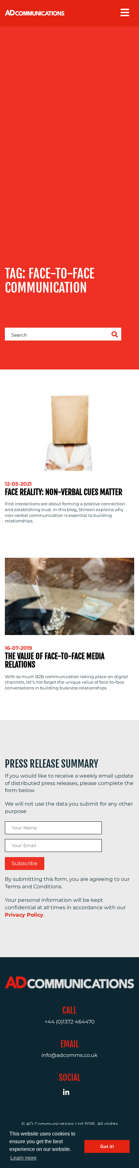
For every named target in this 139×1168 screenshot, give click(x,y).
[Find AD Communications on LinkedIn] (69, 1093)
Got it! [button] (107, 1146)
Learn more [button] (23, 1158)
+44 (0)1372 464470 (70, 1022)
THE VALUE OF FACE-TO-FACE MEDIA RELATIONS (54, 660)
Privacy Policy (24, 915)
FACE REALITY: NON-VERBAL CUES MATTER (63, 492)
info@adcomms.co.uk (69, 1055)
